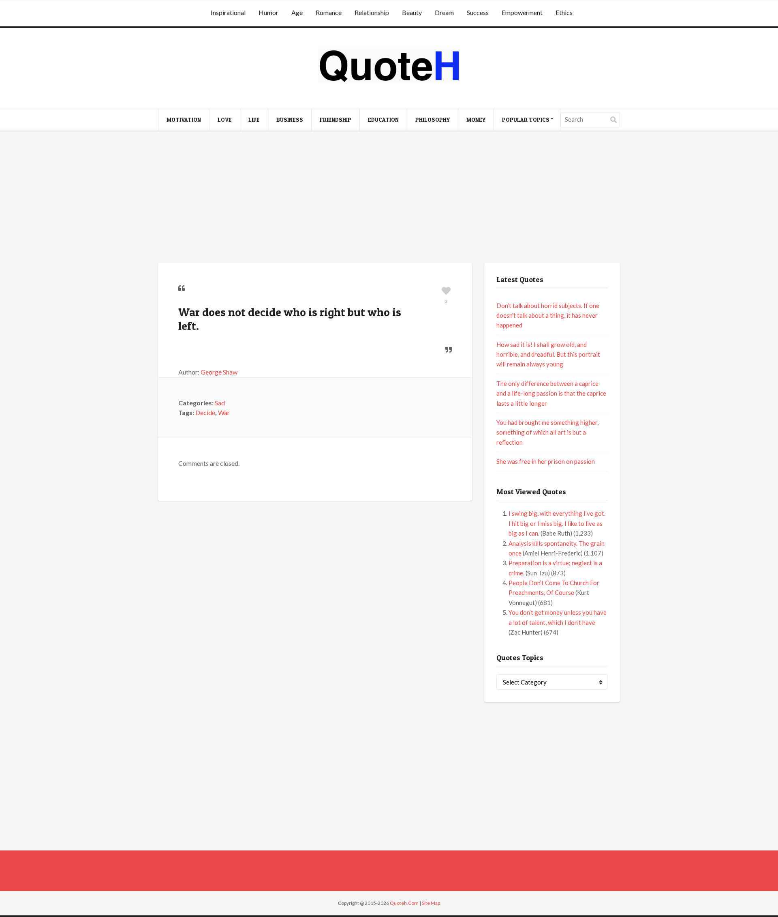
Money (475, 119)
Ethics (564, 12)
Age (297, 12)
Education (383, 119)
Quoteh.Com (404, 903)
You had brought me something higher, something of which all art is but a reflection (547, 432)
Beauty (412, 12)
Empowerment (522, 12)
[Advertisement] (389, 198)
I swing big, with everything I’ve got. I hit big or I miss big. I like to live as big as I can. (557, 523)
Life (254, 119)
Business (289, 119)
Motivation (184, 119)
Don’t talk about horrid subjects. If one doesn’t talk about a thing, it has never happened (547, 315)
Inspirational (228, 12)
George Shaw (219, 372)
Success (478, 12)
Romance (329, 12)
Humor (268, 12)
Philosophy (432, 119)
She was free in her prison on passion (545, 461)
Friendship (335, 119)
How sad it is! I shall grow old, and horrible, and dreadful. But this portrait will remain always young (548, 354)
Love (225, 119)
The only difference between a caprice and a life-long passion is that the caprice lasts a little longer (551, 393)
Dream (444, 12)
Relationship (372, 12)
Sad (220, 403)
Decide (205, 412)
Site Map (431, 903)
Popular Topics (525, 119)
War (224, 412)
